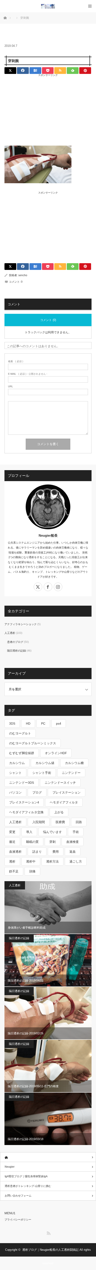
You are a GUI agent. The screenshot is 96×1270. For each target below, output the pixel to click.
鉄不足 (14, 871)
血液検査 (72, 842)
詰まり (37, 851)
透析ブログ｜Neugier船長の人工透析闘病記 (50, 1249)
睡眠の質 (32, 842)
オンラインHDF (56, 753)
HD (28, 723)
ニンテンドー (71, 773)
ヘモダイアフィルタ (64, 802)
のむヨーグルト (20, 733)
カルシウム (17, 763)
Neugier (10, 1166)
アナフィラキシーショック (20, 624)
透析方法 (52, 861)
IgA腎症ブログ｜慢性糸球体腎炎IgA (26, 1176)
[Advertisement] (48, 107)
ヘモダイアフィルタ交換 (26, 812)
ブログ (37, 792)
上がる (59, 812)
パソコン (15, 792)
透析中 (30, 861)
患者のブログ (15, 642)
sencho (22, 275)
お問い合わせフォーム (18, 1195)
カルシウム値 (44, 763)
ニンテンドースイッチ (60, 782)
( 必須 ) (15, 361)
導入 (29, 832)
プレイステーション (66, 792)
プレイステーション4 (24, 802)
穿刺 (52, 842)
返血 (72, 851)
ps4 (58, 723)
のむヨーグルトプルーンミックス (32, 743)
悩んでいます (52, 832)
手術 (76, 832)
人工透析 (9, 633)
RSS (48, 1232)
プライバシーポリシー (17, 1219)
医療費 (60, 822)
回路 (79, 822)
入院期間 (38, 822)
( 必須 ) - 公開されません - (27, 374)
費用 (55, 851)
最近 (12, 842)
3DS (12, 723)
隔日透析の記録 (16, 650)
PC (43, 723)
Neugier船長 (48, 535)
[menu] (90, 6)
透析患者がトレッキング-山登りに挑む (28, 1186)
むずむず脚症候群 (21, 753)
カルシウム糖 (74, 763)
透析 (12, 861)
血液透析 (15, 851)
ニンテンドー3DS (21, 782)
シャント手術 (41, 773)
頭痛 (32, 871)
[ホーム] (48, 1157)
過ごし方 (75, 861)
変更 (12, 832)
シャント (15, 773)
